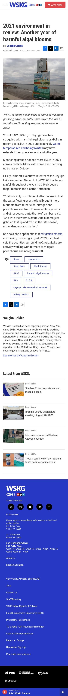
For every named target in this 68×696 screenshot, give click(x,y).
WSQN (9, 552)
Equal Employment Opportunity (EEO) (25, 613)
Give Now (56, 4)
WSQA (45, 549)
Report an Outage (15, 640)
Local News (30, 383)
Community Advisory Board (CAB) (23, 579)
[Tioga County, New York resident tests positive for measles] (13, 459)
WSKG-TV (17, 552)
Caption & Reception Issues (19, 633)
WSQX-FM (20, 549)
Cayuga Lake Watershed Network (30, 287)
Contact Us (11, 592)
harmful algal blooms (38, 273)
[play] (5, 692)
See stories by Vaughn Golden (21, 355)
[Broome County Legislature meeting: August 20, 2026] (13, 413)
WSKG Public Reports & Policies (21, 606)
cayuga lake (34, 259)
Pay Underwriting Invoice (18, 654)
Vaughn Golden (15, 45)
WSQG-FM (30, 549)
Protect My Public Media (18, 620)
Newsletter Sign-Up (16, 647)
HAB (15, 280)
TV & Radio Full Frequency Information (25, 627)
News (16, 259)
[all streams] (64, 692)
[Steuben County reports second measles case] (13, 389)
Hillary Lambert (21, 294)
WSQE (38, 549)
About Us (10, 558)
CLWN (29, 280)
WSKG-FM (10, 549)
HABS (16, 273)
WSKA (25, 552)
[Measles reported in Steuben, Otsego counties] (13, 436)
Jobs (8, 586)
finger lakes (19, 266)
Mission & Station (15, 565)
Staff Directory (13, 599)
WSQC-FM (54, 549)
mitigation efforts (51, 234)
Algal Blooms (40, 266)
